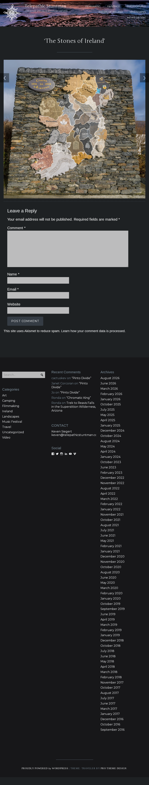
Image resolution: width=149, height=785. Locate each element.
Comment (16, 228)
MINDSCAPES (138, 12)
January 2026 (110, 399)
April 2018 (107, 666)
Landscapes (10, 416)
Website (13, 304)
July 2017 (107, 698)
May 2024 (107, 446)
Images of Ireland (110, 12)
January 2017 (110, 714)
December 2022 (112, 477)
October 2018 (110, 645)
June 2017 (107, 703)
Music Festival (12, 421)
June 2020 (108, 577)
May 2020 (107, 582)
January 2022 (110, 509)
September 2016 (112, 729)
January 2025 (110, 425)
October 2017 (110, 687)
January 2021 (110, 551)
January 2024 (110, 457)
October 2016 (110, 724)
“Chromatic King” (78, 398)
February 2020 (111, 593)
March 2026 (109, 388)
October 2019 (110, 604)
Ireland (7, 411)
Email (13, 289)
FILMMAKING (93, 6)
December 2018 (112, 640)
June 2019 (107, 614)
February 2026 (111, 394)
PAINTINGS (113, 6)
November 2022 (112, 483)
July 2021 (107, 530)
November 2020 (112, 561)
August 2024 (110, 441)
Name (13, 274)
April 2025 (107, 420)
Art (4, 395)
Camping (8, 400)
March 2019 (108, 625)
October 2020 (110, 567)
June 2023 (108, 467)
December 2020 (112, 556)
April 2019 (107, 619)
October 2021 (110, 520)
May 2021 (107, 541)
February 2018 (111, 677)
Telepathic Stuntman (45, 6)
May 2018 (107, 661)
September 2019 (112, 609)
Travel (6, 427)
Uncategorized (13, 432)
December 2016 (111, 719)
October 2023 (110, 462)
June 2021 (107, 535)
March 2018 (108, 672)
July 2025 (107, 409)
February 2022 (111, 504)
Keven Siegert (61, 431)
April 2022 (107, 493)
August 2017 (109, 693)
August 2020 (110, 572)
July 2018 (107, 651)
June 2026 (108, 383)
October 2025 (110, 404)
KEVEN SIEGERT (136, 17)
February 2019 (111, 630)
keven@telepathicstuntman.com (75, 435)
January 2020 (110, 598)
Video (6, 437)
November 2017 (112, 682)
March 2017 (108, 708)
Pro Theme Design (113, 768)
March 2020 (109, 588)
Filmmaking (10, 406)
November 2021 (112, 514)
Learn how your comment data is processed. (93, 331)
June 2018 (108, 656)
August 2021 (109, 525)
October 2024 (110, 436)
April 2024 (107, 451)
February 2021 (111, 546)
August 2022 (110, 488)
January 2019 (110, 635)
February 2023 (111, 472)
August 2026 (109, 378)
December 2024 (112, 430)
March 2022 (109, 499)
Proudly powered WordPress (45, 768)
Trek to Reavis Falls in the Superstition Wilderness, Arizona (73, 406)
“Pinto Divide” (81, 378)
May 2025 (107, 415)
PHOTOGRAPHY (136, 6)
